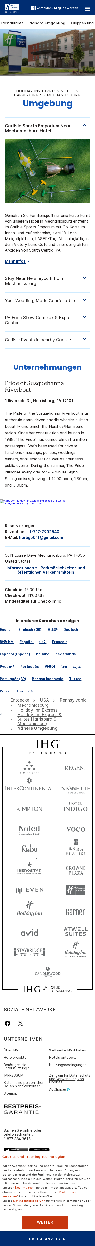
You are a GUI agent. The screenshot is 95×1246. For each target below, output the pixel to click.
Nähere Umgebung (47, 23)
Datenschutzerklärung (29, 1200)
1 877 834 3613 (17, 1139)
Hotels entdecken (64, 1057)
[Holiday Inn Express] (12, 7)
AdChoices (58, 1089)
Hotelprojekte (15, 1057)
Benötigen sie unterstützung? (16, 1066)
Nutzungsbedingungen (67, 1065)
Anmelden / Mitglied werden (57, 8)
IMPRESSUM (13, 1075)
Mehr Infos (15, 261)
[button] (87, 8)
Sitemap (10, 1093)
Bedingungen (24, 1187)
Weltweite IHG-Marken (67, 1050)
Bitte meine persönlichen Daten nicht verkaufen (24, 1084)
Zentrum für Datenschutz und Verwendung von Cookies (70, 1078)
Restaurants (12, 23)
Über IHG (11, 1050)
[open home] (3, 714)
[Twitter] (20, 1023)
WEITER (45, 1222)
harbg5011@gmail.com (41, 537)
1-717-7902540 (44, 531)
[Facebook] (8, 1023)
